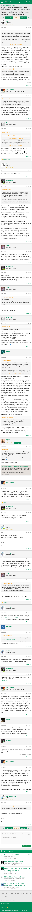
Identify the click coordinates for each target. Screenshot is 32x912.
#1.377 (29, 95)
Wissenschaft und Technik (16, 863)
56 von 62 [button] (16, 17)
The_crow (6, 856)
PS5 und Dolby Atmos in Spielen (14, 877)
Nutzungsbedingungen (13, 906)
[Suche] (30, 1)
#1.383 (29, 294)
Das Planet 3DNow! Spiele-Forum (16, 878)
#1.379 (29, 170)
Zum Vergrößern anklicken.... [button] (16, 44)
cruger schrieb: (5, 449)
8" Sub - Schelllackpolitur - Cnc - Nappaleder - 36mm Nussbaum (14, 885)
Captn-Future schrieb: (7, 69)
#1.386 (29, 446)
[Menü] (2, 2)
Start (2, 907)
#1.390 (29, 559)
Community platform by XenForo (14, 910)
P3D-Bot (6, 872)
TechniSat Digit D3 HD (11, 617)
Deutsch (7, 903)
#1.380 (29, 186)
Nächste (23, 17)
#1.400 (29, 802)
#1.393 (29, 632)
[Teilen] (26, 28)
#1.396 (29, 693)
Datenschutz (24, 906)
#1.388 (29, 512)
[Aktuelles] (26, 1)
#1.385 (29, 357)
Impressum (4, 906)
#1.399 (29, 767)
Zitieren (29, 85)
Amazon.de (4, 680)
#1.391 (29, 580)
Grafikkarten (12, 856)
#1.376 (29, 28)
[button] (2, 834)
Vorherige (9, 17)
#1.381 (29, 251)
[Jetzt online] (4, 183)
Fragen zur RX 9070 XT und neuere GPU (17, 855)
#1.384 (29, 323)
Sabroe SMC (7, 863)
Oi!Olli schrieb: (5, 189)
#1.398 (29, 746)
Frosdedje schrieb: (6, 583)
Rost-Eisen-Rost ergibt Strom (13, 862)
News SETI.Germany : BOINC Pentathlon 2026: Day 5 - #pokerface (17, 869)
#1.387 (29, 488)
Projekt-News (12, 872)
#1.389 (29, 532)
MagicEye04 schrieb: (7, 297)
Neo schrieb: (5, 99)
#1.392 (29, 613)
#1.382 (29, 273)
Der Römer (6, 887)
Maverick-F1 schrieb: (7, 31)
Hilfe (29, 906)
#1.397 (29, 725)
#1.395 (29, 674)
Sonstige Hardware (14, 887)
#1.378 (29, 129)
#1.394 (29, 657)
